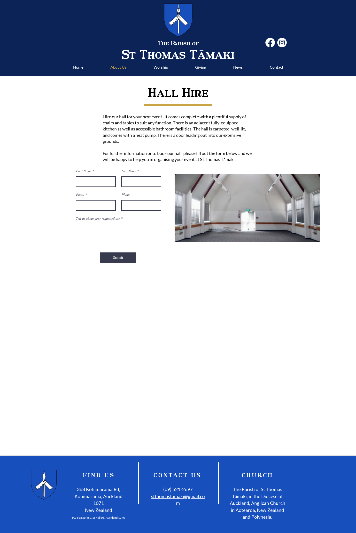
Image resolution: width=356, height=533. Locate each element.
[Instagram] (282, 42)
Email (80, 194)
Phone (126, 194)
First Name (83, 171)
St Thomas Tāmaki (178, 54)
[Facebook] (270, 42)
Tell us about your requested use (98, 218)
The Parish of (178, 43)
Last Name (129, 171)
